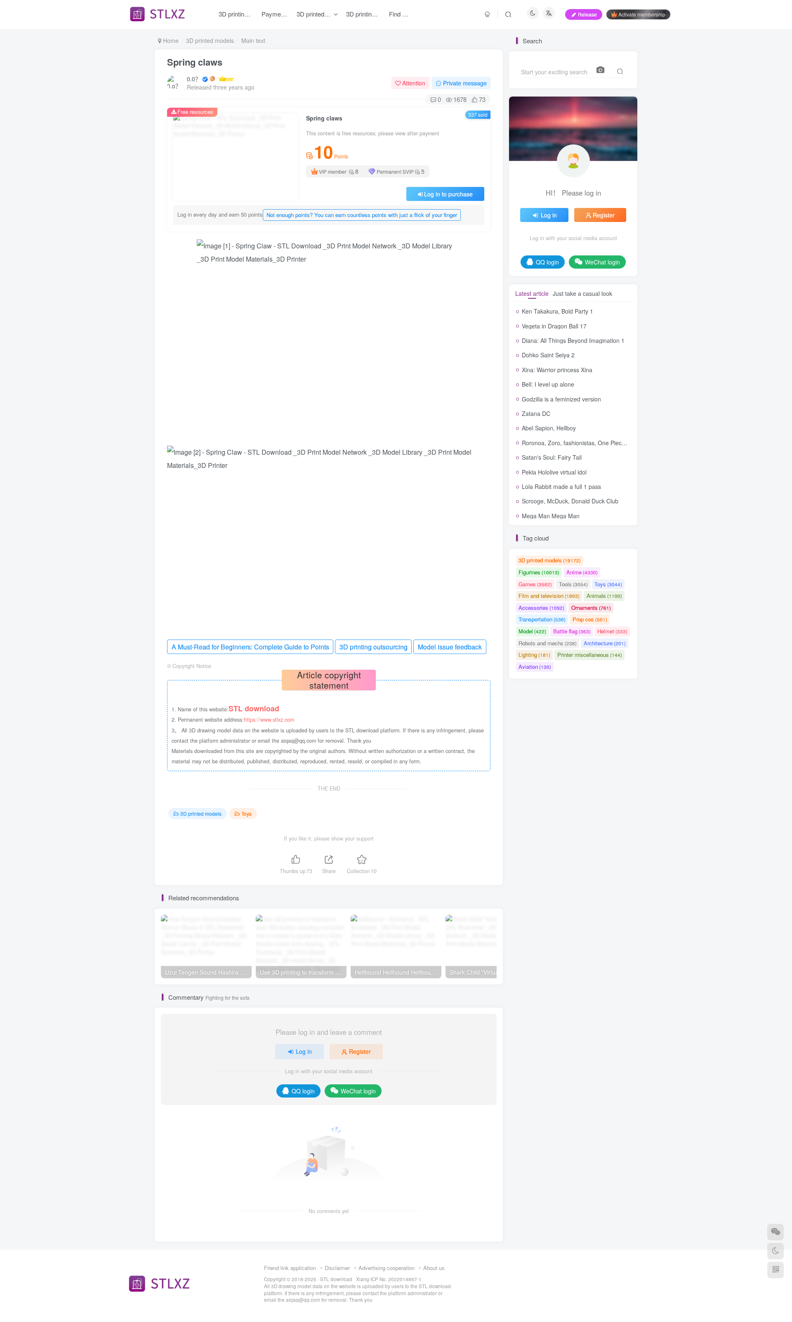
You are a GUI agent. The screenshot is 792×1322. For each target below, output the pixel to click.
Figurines (539, 572)
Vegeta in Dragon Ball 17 (554, 326)
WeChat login (358, 1091)
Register (360, 1051)
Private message (465, 83)
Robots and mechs (548, 643)
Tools (573, 584)
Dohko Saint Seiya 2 (548, 355)
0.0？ (194, 79)
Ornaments (591, 607)
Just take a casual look (582, 293)
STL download (337, 1279)
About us (434, 1268)
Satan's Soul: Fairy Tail (552, 457)
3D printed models (210, 40)
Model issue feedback (450, 647)
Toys (246, 813)
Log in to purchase (448, 194)
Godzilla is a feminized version (561, 399)
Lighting (534, 655)
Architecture (605, 643)
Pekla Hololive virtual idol (554, 472)
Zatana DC (536, 413)
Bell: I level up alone (548, 384)
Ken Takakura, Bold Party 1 (557, 311)
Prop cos (590, 619)
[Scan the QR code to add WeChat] (775, 1232)
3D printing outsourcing (373, 647)
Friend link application (290, 1268)
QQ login (303, 1091)
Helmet (612, 631)
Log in (304, 1051)
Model (532, 631)
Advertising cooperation (386, 1268)
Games (535, 584)
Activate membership (641, 14)
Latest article (532, 293)
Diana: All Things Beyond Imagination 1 (573, 340)
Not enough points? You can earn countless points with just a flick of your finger (361, 215)
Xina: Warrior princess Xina (557, 370)
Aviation (535, 666)
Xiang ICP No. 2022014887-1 (389, 1279)
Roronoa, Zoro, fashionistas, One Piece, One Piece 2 (591, 443)
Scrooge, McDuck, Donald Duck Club (570, 501)
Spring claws (194, 61)
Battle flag (572, 631)
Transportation (542, 619)
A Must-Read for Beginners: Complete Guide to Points (250, 647)
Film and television (549, 596)
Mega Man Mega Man (551, 516)
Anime (582, 572)
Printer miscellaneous (589, 655)
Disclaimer (337, 1268)
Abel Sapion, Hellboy (549, 428)
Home (170, 40)
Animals (604, 596)
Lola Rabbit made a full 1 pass (561, 486)
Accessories (541, 607)
